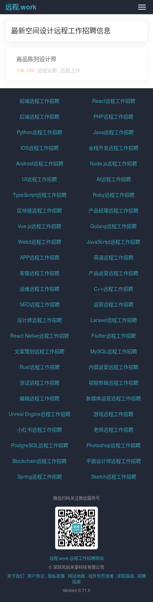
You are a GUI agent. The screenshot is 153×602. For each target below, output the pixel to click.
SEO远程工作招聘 (40, 304)
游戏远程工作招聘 (113, 413)
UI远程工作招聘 (39, 179)
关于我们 (15, 576)
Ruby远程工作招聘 (113, 194)
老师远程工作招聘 (113, 429)
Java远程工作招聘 (113, 132)
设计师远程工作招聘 (39, 319)
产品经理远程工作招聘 (113, 210)
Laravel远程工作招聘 (113, 319)
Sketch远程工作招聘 (113, 476)
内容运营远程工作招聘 (113, 366)
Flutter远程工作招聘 (113, 335)
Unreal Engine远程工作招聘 (39, 413)
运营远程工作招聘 (113, 304)
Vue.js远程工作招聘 (39, 225)
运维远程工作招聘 (39, 288)
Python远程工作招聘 (39, 132)
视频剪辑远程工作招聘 (113, 382)
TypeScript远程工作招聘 (40, 194)
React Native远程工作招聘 (39, 335)
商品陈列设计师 (36, 59)
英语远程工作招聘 (113, 257)
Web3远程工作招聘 (39, 241)
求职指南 (125, 576)
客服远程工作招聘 (39, 272)
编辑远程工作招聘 (39, 398)
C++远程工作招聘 (113, 288)
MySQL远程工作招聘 (113, 351)
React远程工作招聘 (113, 100)
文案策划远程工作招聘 (39, 351)
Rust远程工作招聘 (40, 366)
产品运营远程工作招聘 (113, 272)
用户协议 (35, 576)
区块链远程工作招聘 (39, 210)
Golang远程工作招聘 (113, 225)
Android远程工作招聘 (39, 163)
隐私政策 (56, 576)
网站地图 (76, 576)
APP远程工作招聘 (39, 257)
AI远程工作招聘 (113, 179)
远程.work (21, 7)
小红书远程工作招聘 (39, 429)
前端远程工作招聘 (39, 100)
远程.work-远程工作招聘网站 (76, 558)
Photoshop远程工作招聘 (113, 445)
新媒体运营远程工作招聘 (113, 398)
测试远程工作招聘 (39, 382)
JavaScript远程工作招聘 (113, 241)
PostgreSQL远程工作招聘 (39, 445)
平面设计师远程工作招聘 (113, 460)
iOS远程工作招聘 (40, 147)
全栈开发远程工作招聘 (113, 147)
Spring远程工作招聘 (39, 476)
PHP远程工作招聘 (113, 116)
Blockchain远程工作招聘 (39, 460)
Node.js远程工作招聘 (113, 163)
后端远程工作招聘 (39, 116)
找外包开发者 (101, 576)
